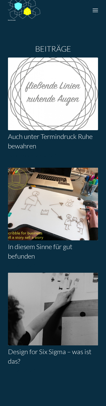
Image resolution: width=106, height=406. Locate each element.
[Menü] (95, 10)
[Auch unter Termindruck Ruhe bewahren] (53, 94)
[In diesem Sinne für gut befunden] (53, 204)
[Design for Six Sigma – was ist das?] (53, 309)
